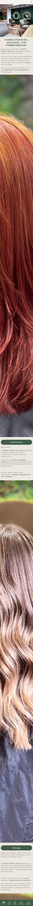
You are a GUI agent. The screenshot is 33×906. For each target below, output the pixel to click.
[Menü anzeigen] (31, 2)
